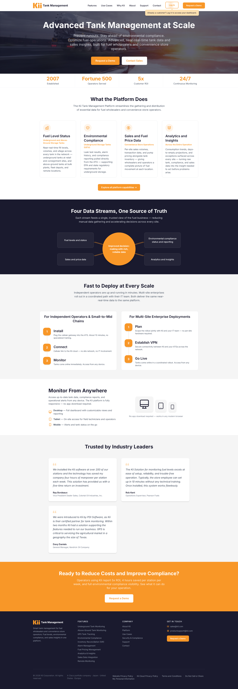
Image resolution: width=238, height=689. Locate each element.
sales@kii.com (176, 626)
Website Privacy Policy (123, 676)
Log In (172, 5)
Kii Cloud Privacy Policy (147, 676)
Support (144, 5)
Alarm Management (86, 645)
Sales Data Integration (88, 657)
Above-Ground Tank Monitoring (92, 630)
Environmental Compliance (90, 638)
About (132, 5)
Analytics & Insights (86, 653)
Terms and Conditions (171, 676)
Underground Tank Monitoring (91, 626)
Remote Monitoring (86, 661)
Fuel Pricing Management (89, 649)
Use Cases (106, 5)
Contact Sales (134, 60)
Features (92, 5)
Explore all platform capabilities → (119, 187)
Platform (126, 630)
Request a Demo (194, 5)
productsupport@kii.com (181, 631)
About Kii (126, 626)
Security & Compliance (132, 638)
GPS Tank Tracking (86, 634)
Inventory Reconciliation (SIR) (91, 642)
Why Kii (121, 5)
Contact (157, 5)
